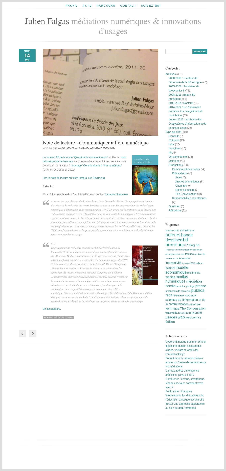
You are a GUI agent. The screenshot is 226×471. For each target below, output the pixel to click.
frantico (189, 253)
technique (172, 308)
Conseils (174, 136)
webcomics (193, 317)
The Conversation (185, 194)
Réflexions (175, 210)
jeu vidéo (185, 263)
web (181, 317)
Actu (87, 5)
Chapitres (181, 185)
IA (177, 258)
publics (197, 290)
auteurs (48, 317)
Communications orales (186, 169)
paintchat (180, 286)
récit (168, 295)
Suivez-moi (150, 5)
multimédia (193, 272)
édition (170, 321)
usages (69, 317)
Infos (171, 144)
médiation (59, 317)
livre (192, 262)
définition (197, 249)
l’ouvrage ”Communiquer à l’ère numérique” (96, 165)
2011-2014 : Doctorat (66, 148)
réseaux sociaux (184, 295)
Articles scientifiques (187, 181)
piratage (190, 286)
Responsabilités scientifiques (189, 198)
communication (184, 249)
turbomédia (183, 313)
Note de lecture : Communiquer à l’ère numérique (96, 142)
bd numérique (176, 242)
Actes (178, 177)
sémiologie (195, 304)
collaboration (170, 250)
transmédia (171, 312)
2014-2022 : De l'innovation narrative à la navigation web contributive (186, 111)
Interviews (175, 148)
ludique (199, 263)
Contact (128, 5)
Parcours (106, 5)
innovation (185, 258)
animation (186, 230)
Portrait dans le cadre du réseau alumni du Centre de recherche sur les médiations (185, 362)
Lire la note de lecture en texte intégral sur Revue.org (74, 178)
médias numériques (176, 279)
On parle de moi (178, 156)
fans (182, 254)
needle (170, 286)
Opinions (174, 160)
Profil (72, 5)
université (195, 312)
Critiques (174, 140)
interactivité (173, 263)
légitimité (170, 268)
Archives (170, 74)
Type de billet (173, 132)
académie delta (172, 230)
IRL (171, 152)
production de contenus (178, 291)
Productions (107, 148)
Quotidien (174, 206)
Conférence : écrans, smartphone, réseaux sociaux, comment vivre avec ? (185, 383)
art (193, 231)
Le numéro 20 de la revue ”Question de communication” (75, 157)
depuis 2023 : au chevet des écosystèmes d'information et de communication (187, 123)
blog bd (194, 245)
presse (200, 286)
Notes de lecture (89, 148)
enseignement (172, 254)
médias (170, 277)
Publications (179, 173)
